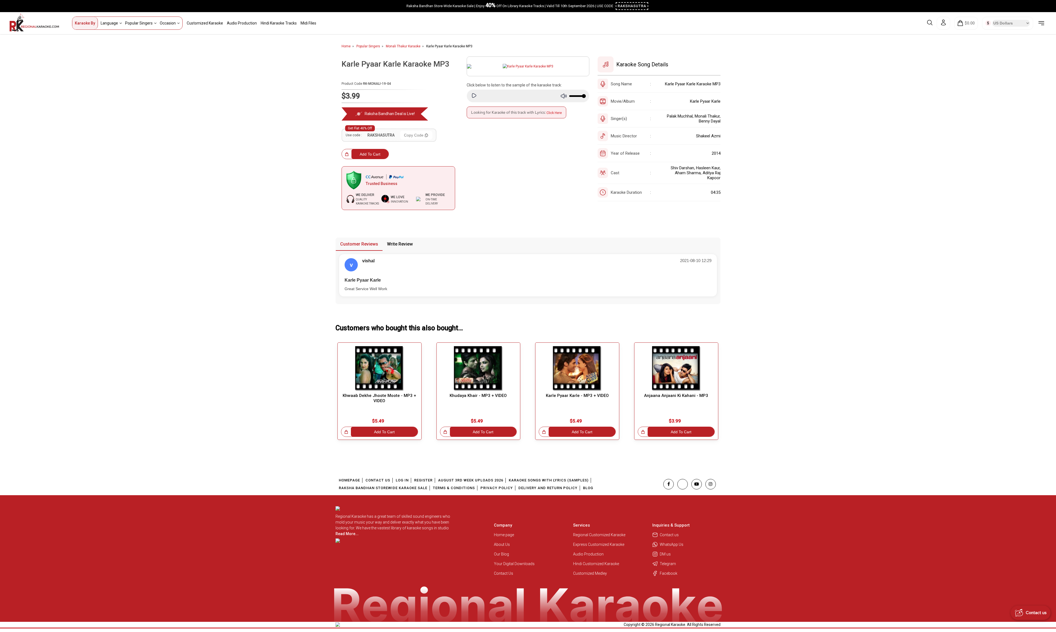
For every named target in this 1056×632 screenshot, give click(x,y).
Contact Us (377, 480)
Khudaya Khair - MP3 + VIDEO (478, 395)
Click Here (554, 113)
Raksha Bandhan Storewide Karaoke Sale (383, 488)
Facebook (668, 573)
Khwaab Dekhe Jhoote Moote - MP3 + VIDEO (379, 398)
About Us (502, 544)
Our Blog (501, 554)
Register (423, 480)
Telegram (668, 564)
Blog (588, 488)
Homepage (349, 480)
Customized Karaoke (205, 23)
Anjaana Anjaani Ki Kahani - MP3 (676, 395)
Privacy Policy (496, 488)
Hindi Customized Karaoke (596, 564)
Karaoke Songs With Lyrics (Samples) (548, 480)
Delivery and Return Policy (548, 488)
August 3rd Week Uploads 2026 (470, 480)
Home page (504, 535)
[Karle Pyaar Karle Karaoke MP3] (528, 66)
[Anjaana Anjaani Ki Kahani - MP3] (676, 368)
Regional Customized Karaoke (599, 535)
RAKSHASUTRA (632, 6)
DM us (665, 554)
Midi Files (308, 23)
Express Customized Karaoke (599, 544)
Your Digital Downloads (514, 564)
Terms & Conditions (454, 488)
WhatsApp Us (671, 544)
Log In (402, 480)
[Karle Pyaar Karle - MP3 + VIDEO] (577, 368)
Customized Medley (590, 573)
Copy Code (414, 135)
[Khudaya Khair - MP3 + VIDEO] (478, 368)
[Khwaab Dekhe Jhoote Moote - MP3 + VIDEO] (379, 368)
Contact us (669, 535)
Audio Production (242, 23)
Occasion (168, 23)
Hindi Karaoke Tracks (279, 23)
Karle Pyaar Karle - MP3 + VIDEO (577, 395)
